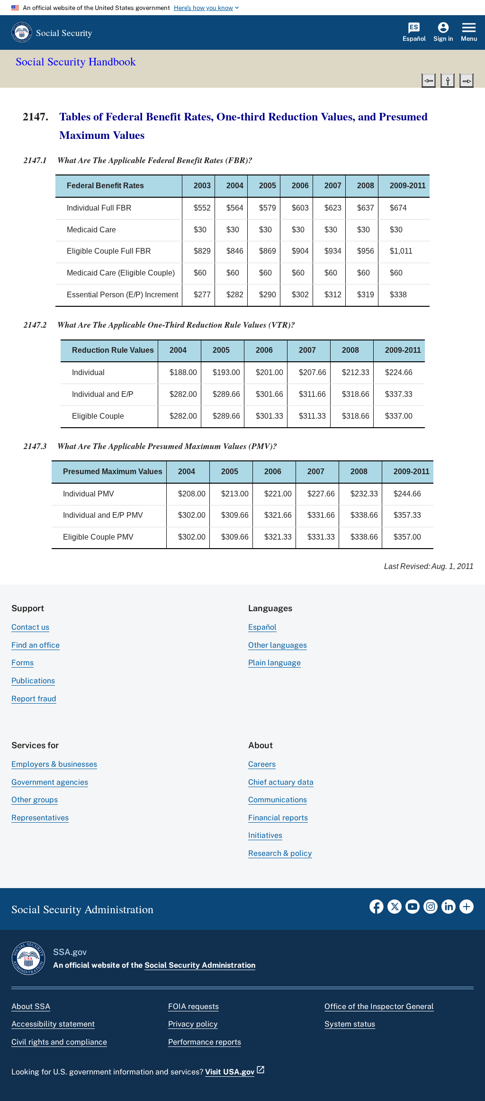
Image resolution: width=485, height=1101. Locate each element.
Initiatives (265, 835)
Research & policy (280, 853)
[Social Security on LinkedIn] (448, 909)
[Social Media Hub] (466, 909)
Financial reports (278, 817)
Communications (277, 799)
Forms (22, 662)
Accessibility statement (53, 1023)
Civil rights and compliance (59, 1041)
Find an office (35, 645)
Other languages (277, 645)
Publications (33, 680)
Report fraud (33, 698)
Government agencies (49, 782)
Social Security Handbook (76, 61)
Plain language (274, 662)
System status (349, 1023)
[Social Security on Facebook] (376, 909)
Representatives (40, 817)
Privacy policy (193, 1023)
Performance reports (204, 1041)
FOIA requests (193, 1006)
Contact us (30, 627)
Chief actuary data (281, 782)
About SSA (30, 1006)
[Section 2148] (466, 79)
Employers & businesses (54, 764)
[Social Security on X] (394, 909)
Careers (262, 764)
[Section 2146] (429, 79)
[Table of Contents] (447, 79)
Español (262, 627)
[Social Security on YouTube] (412, 909)
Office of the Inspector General (379, 1006)
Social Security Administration (199, 965)
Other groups (34, 799)
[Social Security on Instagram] (430, 909)
